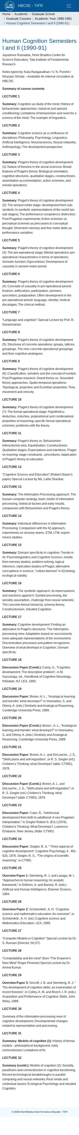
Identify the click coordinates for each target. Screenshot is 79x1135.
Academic (21, 14)
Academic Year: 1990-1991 (53, 18)
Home (6, 14)
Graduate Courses (18, 18)
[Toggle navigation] (68, 6)
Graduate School (43, 14)
